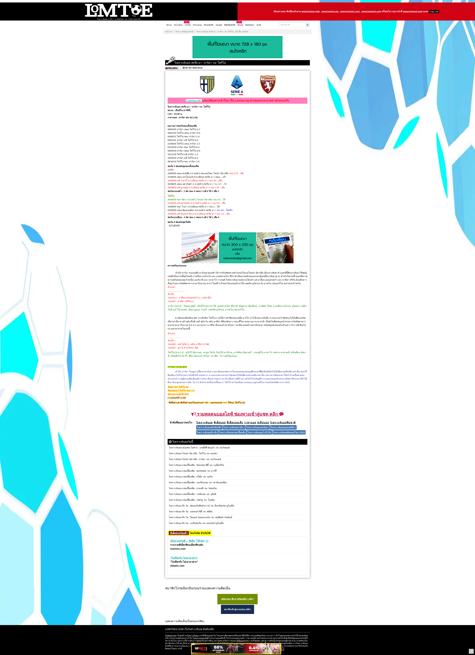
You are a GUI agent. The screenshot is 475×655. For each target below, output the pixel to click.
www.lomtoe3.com (412, 11)
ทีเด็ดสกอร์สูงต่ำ (178, 533)
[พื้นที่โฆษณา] (237, 248)
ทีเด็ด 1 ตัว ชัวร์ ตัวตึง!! (118, 19)
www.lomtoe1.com (350, 11)
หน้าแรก (169, 32)
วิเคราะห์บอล (193, 635)
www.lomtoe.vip (330, 11)
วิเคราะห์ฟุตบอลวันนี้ (184, 32)
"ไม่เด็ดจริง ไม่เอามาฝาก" (184, 557)
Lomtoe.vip (194, 100)
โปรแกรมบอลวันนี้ (201, 638)
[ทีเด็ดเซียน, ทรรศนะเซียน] (275, 248)
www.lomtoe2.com (371, 11)
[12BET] (236, 649)
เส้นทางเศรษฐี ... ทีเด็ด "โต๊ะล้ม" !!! (189, 541)
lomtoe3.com (170, 635)
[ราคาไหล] (200, 248)
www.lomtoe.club (311, 11)
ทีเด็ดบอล (241, 641)
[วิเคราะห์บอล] (237, 47)
